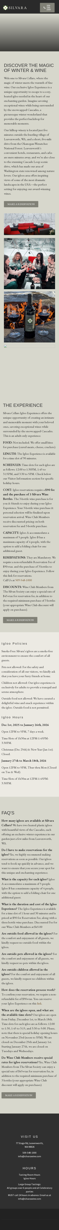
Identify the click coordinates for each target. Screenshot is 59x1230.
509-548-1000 (23, 580)
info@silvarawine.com (29, 1156)
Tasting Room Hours (29, 1174)
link (39, 1003)
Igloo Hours (29, 1178)
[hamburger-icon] (35, 8)
